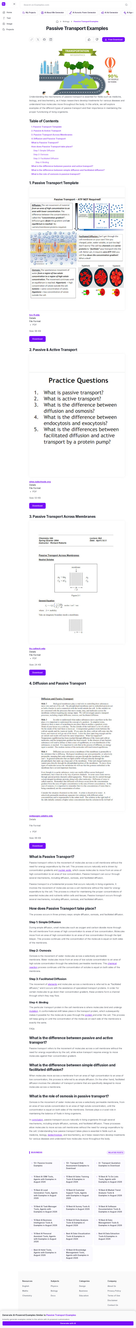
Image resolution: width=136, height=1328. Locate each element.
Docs (53, 1295)
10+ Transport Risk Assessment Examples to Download (77, 1165)
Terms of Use (114, 1295)
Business (36, 1152)
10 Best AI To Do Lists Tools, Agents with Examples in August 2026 (110, 1179)
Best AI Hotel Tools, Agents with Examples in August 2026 (45, 1252)
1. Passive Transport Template (46, 126)
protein (89, 1015)
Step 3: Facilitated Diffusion (46, 158)
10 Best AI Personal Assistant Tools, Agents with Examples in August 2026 (45, 1237)
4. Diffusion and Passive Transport (48, 138)
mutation (33, 1011)
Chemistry (27, 1295)
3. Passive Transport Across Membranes (51, 134)
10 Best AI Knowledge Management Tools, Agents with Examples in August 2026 (77, 1254)
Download (37, 339)
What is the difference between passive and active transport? (62, 166)
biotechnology (55, 1135)
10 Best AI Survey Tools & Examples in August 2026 (78, 1207)
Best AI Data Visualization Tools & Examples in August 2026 (78, 1236)
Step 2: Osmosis (40, 154)
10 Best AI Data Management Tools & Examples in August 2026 (110, 1223)
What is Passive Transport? (45, 142)
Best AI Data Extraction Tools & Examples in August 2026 (109, 1236)
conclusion (37, 1119)
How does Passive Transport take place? (52, 146)
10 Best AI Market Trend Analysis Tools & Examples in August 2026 (110, 1193)
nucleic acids (64, 870)
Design (82, 1286)
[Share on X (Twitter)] (38, 39)
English (25, 1286)
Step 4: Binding (42, 162)
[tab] (29, 12)
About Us (112, 1286)
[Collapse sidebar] (14, 4)
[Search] (126, 4)
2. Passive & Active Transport (46, 130)
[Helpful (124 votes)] (89, 39)
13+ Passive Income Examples (43, 1164)
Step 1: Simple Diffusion (44, 150)
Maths (25, 1291)
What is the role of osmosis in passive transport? (55, 174)
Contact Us (113, 1305)
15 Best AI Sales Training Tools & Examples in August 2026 (77, 1179)
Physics (54, 1286)
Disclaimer (113, 1300)
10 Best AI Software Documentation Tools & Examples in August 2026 (110, 1209)
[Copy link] (31, 39)
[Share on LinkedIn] (50, 39)
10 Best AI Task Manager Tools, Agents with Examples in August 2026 (45, 1209)
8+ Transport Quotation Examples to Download (109, 1164)
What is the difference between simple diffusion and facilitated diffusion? (68, 170)
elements (52, 984)
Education (84, 1295)
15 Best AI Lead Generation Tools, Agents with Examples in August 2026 (46, 1194)
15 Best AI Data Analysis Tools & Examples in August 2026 (77, 1223)
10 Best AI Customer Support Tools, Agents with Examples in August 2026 (77, 1194)
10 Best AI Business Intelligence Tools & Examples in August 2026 (45, 1223)
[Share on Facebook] (44, 39)
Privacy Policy (114, 1291)
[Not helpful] (96, 39)
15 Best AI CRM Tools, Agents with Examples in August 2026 (45, 1179)
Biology (66, 21)
